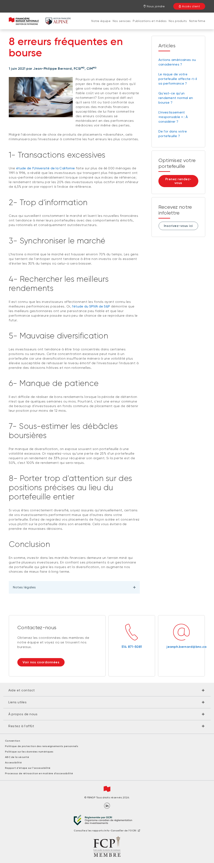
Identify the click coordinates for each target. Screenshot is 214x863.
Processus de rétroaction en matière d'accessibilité (39, 773)
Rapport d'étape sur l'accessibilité (28, 768)
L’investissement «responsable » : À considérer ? (173, 116)
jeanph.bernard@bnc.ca (181, 647)
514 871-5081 (132, 647)
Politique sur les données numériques (29, 751)
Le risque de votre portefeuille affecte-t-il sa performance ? (177, 78)
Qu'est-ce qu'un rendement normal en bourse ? (175, 97)
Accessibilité (13, 762)
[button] (107, 690)
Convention (12, 740)
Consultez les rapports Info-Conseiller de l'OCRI (105, 830)
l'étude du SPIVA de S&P (91, 306)
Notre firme (197, 21)
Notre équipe (101, 21)
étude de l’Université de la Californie (45, 168)
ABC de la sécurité (17, 757)
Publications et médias (150, 21)
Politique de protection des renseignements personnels (41, 746)
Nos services (122, 21)
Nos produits (178, 21)
